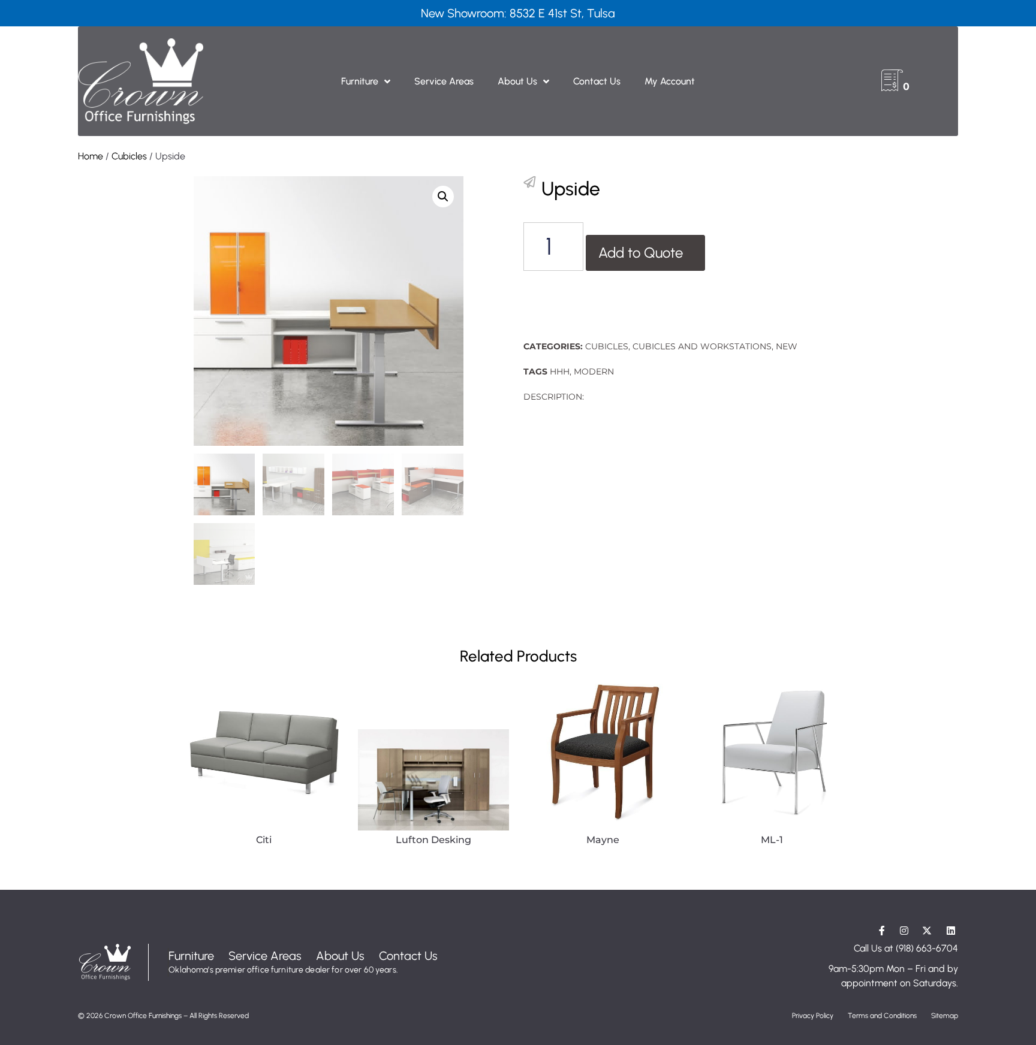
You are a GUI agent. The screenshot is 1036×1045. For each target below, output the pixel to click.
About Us (517, 81)
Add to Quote (640, 252)
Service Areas (444, 81)
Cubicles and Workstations (702, 346)
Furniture (359, 81)
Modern (594, 371)
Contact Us (597, 81)
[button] (443, 196)
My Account (670, 81)
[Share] (529, 182)
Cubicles (129, 156)
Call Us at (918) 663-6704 (906, 948)
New (786, 346)
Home (90, 156)
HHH (560, 371)
